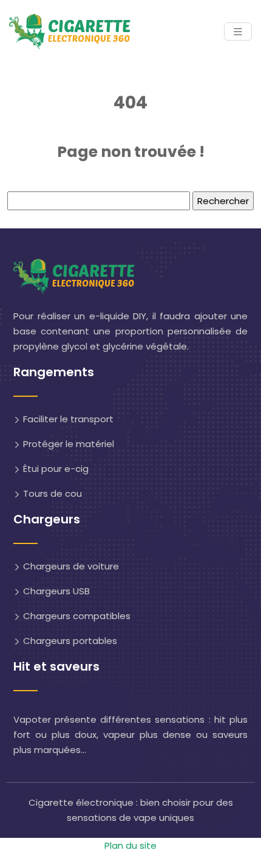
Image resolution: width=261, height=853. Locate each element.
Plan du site (130, 845)
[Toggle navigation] (238, 31)
